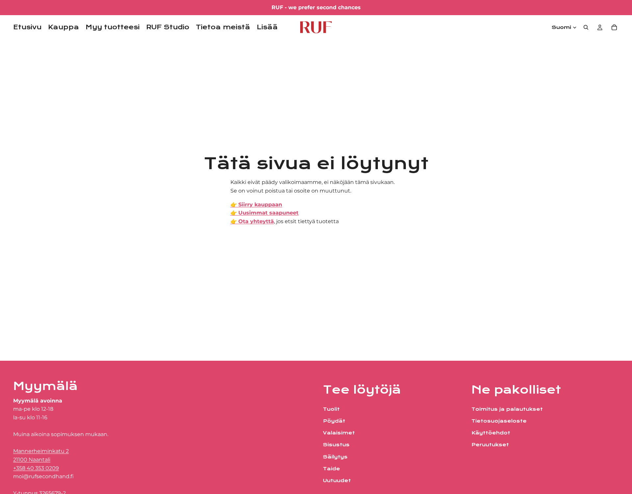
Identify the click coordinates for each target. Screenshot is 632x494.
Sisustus (336, 445)
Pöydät (334, 421)
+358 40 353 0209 (36, 468)
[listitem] (267, 27)
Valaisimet (339, 433)
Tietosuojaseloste (499, 421)
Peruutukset (490, 445)
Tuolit (331, 409)
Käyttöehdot (490, 433)
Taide (331, 469)
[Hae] (586, 27)
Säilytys (335, 457)
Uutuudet (337, 480)
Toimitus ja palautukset (507, 409)
